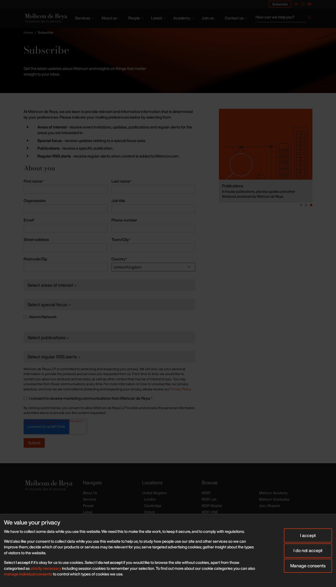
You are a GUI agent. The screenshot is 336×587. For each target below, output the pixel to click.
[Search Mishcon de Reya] (283, 18)
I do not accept (307, 550)
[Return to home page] (45, 18)
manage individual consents (28, 574)
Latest (156, 18)
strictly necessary (46, 568)
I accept (308, 535)
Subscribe (280, 4)
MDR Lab (209, 499)
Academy (181, 18)
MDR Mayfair (212, 505)
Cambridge (152, 505)
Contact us (234, 18)
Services (82, 18)
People (134, 18)
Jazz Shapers (269, 505)
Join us (207, 18)
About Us (90, 492)
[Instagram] (303, 4)
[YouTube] (309, 4)
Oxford (149, 511)
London (150, 499)
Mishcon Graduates (274, 499)
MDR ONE (210, 511)
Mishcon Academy (273, 492)
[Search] (309, 18)
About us (109, 18)
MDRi (206, 492)
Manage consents (308, 565)
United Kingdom (154, 492)
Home (28, 32)
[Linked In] (296, 4)
